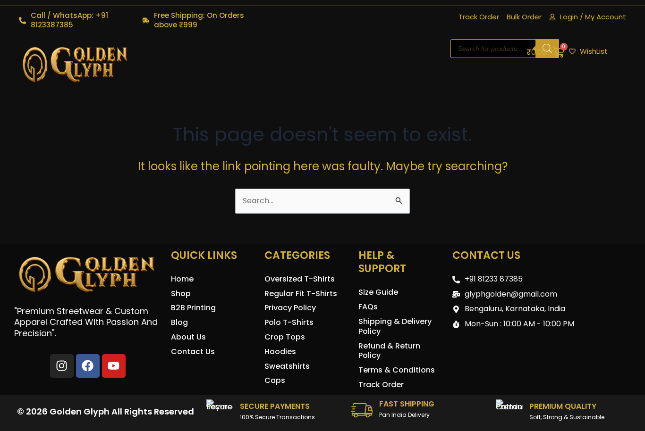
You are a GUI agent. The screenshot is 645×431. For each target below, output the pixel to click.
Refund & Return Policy (389, 350)
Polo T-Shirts (289, 322)
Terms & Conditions (396, 370)
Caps (274, 380)
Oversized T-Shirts (299, 279)
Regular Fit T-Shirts (300, 293)
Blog (179, 322)
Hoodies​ (280, 351)
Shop (181, 293)
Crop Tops (284, 337)
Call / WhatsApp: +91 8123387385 (69, 20)
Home (182, 279)
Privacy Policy (290, 307)
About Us (188, 337)
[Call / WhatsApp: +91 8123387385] (22, 20)
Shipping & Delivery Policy (395, 326)
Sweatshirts (287, 366)
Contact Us (193, 351)
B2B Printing (193, 307)
